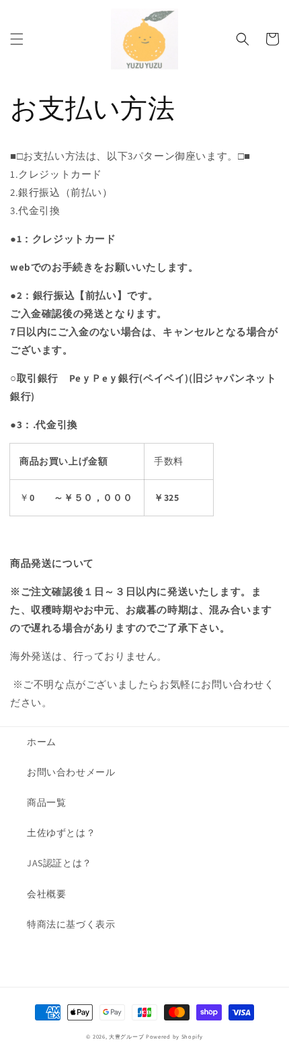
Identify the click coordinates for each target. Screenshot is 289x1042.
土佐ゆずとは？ (61, 833)
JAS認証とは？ (59, 863)
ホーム (41, 742)
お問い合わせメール (71, 772)
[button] (17, 39)
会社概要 (46, 894)
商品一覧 (46, 802)
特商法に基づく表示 (71, 924)
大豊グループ (126, 1036)
